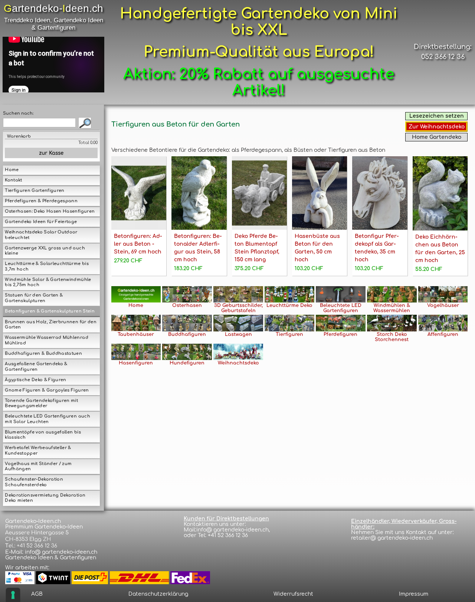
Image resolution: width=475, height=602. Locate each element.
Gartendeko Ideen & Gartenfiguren (50, 557)
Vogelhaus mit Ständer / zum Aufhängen (38, 466)
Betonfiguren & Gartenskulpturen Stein (49, 311)
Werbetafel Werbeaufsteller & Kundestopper (38, 450)
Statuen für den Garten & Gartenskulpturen (34, 298)
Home (12, 169)
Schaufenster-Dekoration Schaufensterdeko (34, 482)
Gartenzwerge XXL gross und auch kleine (45, 251)
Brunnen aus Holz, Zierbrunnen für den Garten (50, 325)
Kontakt (13, 180)
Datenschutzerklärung (158, 594)
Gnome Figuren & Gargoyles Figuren (47, 390)
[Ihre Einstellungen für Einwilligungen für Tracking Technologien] (13, 595)
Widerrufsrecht (293, 594)
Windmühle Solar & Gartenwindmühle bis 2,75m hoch (48, 282)
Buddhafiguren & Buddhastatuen (43, 353)
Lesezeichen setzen (436, 116)
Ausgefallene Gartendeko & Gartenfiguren (36, 366)
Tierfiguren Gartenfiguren (34, 190)
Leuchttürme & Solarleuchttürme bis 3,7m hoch (46, 266)
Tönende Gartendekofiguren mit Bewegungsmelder (41, 403)
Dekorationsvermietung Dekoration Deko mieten (45, 498)
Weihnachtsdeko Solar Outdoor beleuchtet (41, 235)
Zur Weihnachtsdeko (437, 127)
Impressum (413, 594)
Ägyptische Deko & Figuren (35, 379)
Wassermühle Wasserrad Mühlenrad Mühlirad (46, 340)
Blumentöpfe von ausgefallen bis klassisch (43, 435)
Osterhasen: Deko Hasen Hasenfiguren (50, 211)
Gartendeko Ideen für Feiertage (41, 221)
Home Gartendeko (436, 137)
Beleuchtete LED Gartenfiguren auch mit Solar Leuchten (47, 419)
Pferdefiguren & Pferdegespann (41, 201)
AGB (37, 594)
